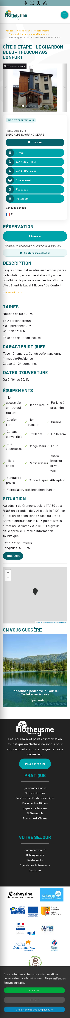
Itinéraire (13, 555)
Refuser (34, 1000)
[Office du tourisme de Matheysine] (16, 14)
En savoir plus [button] (13, 292)
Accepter (34, 990)
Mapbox (40, 622)
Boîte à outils (35, 813)
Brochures (35, 870)
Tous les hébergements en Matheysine (29, 34)
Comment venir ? (35, 850)
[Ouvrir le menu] (64, 15)
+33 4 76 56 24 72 (26, 171)
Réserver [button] (35, 236)
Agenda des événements (35, 865)
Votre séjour (23, 30)
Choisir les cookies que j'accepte (34, 1009)
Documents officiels (35, 803)
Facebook (22, 189)
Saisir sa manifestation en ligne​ (35, 798)
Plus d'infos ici (35, 763)
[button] (5, 88)
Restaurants (35, 860)
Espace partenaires (35, 808)
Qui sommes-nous (35, 788)
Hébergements (41, 30)
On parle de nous (35, 793)
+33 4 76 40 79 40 (26, 162)
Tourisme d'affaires (35, 818)
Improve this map (60, 622)
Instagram (22, 198)
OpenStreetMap (49, 622)
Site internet (23, 180)
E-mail (20, 152)
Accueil (9, 30)
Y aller (36, 142)
